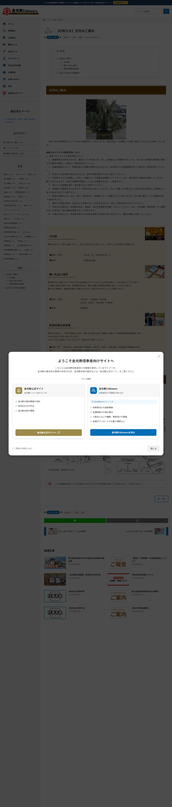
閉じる (153, 448)
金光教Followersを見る (123, 432)
